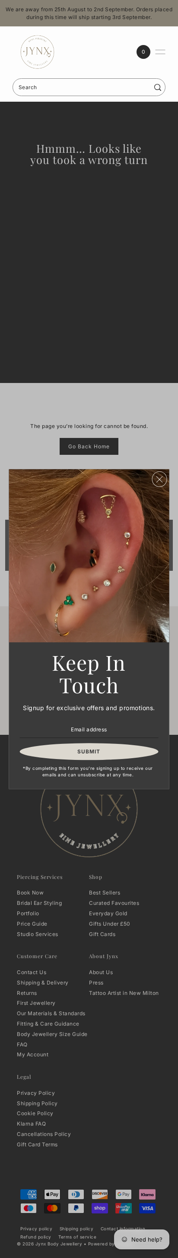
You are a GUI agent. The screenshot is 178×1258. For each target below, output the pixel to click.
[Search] (157, 87)
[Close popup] (159, 479)
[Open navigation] (160, 52)
